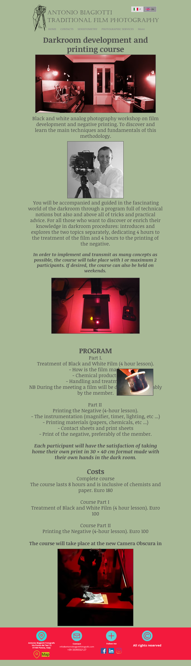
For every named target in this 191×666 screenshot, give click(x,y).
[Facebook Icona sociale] (103, 651)
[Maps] (41, 636)
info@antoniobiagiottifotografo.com (77, 646)
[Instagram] (119, 651)
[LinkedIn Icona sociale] (111, 651)
